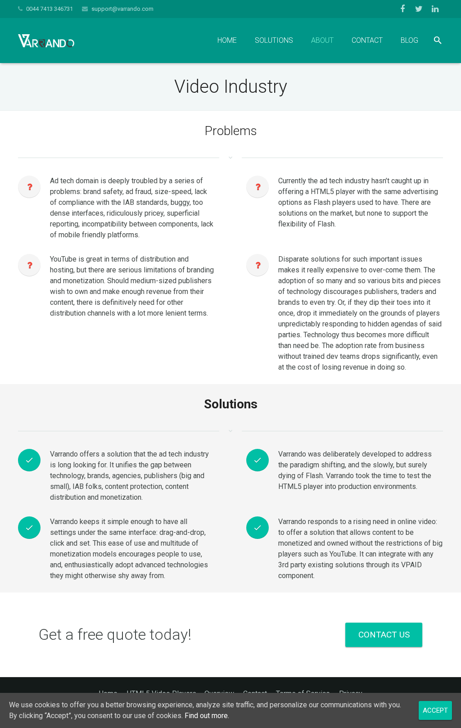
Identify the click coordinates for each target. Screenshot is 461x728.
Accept (435, 710)
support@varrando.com (122, 8)
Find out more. (207, 715)
